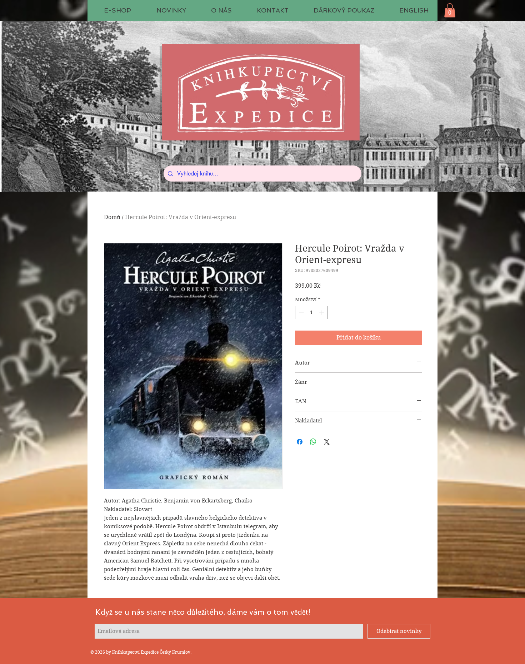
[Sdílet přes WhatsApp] (313, 441)
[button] (450, 10)
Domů (112, 217)
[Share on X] (326, 441)
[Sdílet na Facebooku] (299, 441)
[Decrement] (300, 312)
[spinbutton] (311, 312)
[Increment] (322, 312)
